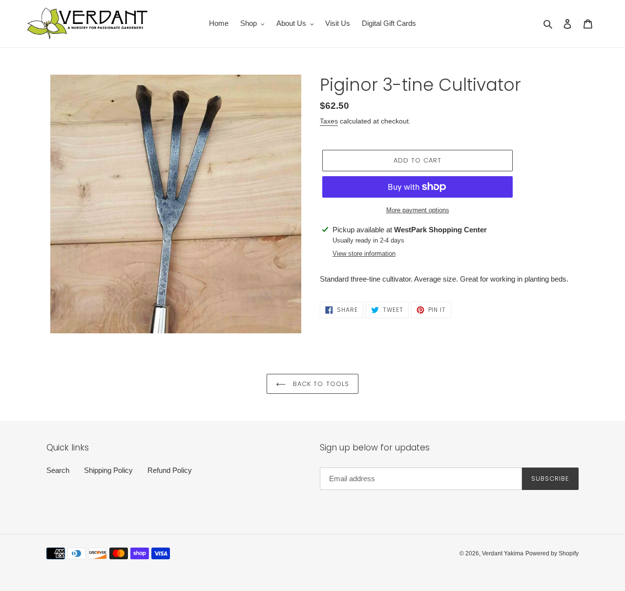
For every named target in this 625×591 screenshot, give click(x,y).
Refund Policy (169, 470)
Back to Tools (320, 383)
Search (57, 470)
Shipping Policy (108, 470)
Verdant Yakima (502, 553)
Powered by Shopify (552, 553)
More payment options (417, 210)
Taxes (329, 121)
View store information (364, 253)
